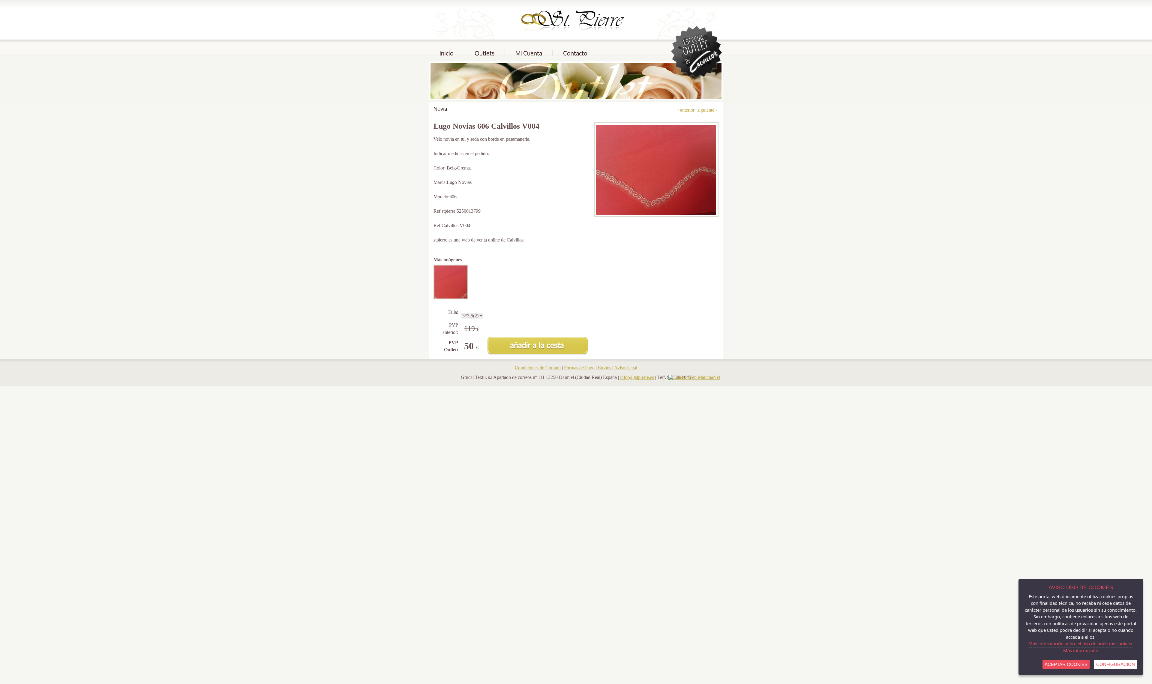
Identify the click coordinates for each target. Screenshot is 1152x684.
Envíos (604, 367)
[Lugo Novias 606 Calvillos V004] (453, 282)
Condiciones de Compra (538, 367)
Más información (1080, 650)
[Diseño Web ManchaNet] (694, 377)
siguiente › (707, 109)
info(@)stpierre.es (637, 377)
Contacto (575, 53)
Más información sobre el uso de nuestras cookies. (1080, 643)
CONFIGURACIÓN (1115, 664)
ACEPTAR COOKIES (1066, 664)
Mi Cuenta (528, 53)
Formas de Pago (579, 367)
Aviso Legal (625, 367)
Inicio (447, 53)
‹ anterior (685, 109)
